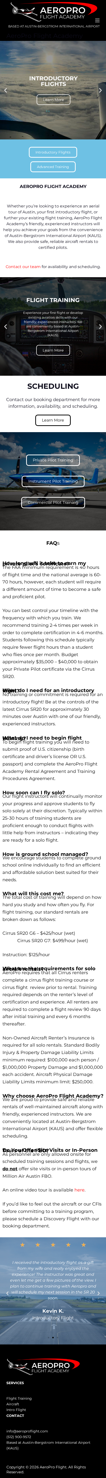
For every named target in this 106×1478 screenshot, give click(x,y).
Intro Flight (16, 1410)
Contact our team (23, 266)
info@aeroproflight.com (27, 1431)
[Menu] (97, 20)
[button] (5, 90)
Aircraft (12, 1404)
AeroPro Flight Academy (44, 35)
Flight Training (19, 1398)
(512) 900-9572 (18, 1437)
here (79, 1190)
